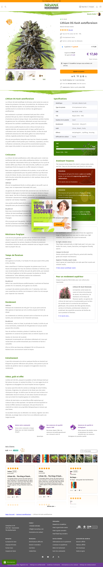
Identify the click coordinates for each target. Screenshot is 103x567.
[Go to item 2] (19, 458)
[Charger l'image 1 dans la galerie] (10, 75)
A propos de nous (10, 541)
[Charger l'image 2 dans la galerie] (20, 75)
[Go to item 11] (97, 458)
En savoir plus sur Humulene (68, 182)
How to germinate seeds (60, 527)
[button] (2, 7)
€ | (88, 7)
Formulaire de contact (36, 532)
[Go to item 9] (80, 458)
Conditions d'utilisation (53, 565)
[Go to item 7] (62, 458)
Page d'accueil (10, 514)
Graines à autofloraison (23, 514)
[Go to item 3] (27, 458)
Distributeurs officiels (36, 541)
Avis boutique (80, 548)
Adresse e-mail (38, 221)
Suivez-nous (9, 548)
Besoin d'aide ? (92, 14)
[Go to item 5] (45, 458)
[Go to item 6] (54, 458)
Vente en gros (80, 551)
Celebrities (32, 551)
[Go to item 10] (88, 458)
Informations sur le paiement (62, 541)
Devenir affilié (80, 541)
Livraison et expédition (60, 545)
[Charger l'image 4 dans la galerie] (41, 75)
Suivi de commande (59, 551)
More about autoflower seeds (66, 268)
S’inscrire (59, 224)
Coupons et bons (10, 551)
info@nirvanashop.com (36, 529)
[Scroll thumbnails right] (95, 458)
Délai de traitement (59, 548)
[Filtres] (82, 451)
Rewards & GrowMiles (59, 524)
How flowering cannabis (60, 533)
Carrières (32, 548)
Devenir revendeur (35, 545)
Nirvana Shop (15, 565)
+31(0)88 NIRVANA (34, 526)
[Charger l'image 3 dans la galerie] (31, 75)
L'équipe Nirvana (10, 545)
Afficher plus (50, 506)
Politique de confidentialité (37, 565)
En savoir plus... (65, 316)
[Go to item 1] (10, 458)
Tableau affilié (80, 545)
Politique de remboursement (88, 565)
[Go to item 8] (71, 458)
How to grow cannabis (59, 530)
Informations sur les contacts (70, 565)
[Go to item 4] (36, 458)
